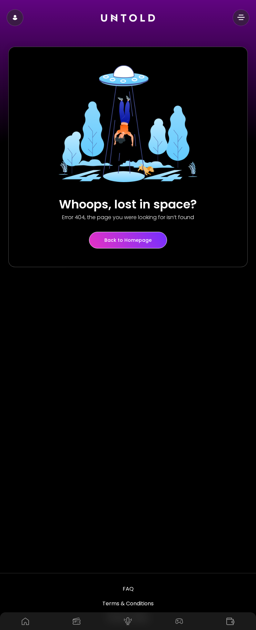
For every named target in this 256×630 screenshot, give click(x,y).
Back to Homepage (128, 240)
